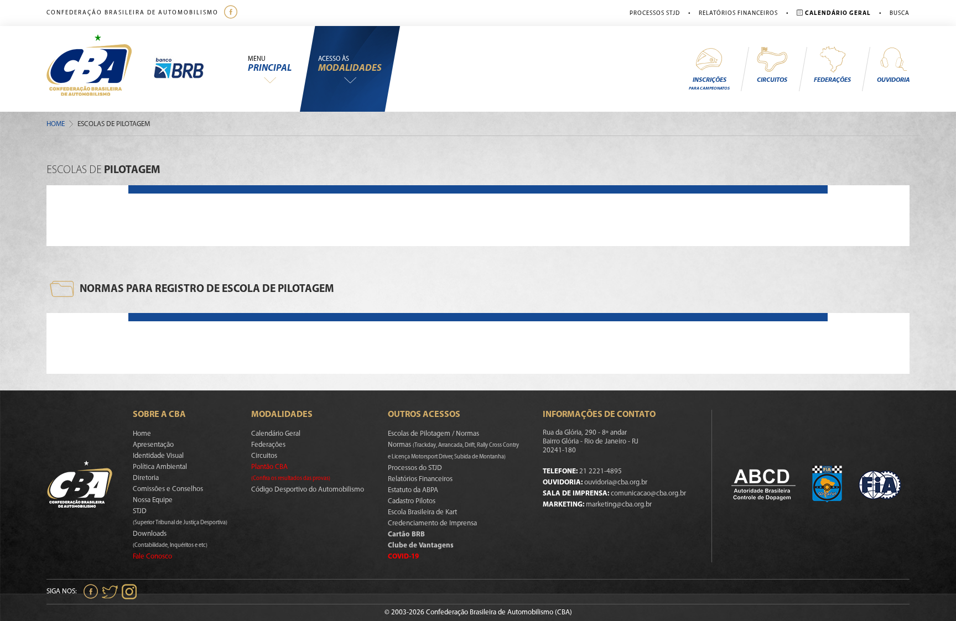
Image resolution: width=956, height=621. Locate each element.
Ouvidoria (893, 80)
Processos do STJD (415, 468)
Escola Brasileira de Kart (422, 512)
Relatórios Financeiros (738, 14)
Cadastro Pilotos (411, 501)
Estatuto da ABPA (413, 490)
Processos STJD (655, 14)
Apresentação (153, 444)
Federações (832, 80)
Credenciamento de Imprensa (432, 523)
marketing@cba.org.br (619, 504)
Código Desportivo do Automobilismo (307, 489)
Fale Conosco (152, 556)
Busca (900, 14)
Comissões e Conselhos (168, 489)
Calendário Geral (275, 433)
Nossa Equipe (153, 500)
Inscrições (709, 84)
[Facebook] (232, 13)
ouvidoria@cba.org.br (615, 482)
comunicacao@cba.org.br (648, 493)
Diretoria (146, 478)
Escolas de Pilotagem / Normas (433, 433)
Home (55, 124)
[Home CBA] (100, 69)
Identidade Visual (158, 456)
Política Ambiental (160, 467)
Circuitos (772, 80)
